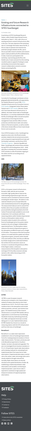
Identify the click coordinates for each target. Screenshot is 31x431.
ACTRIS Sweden (13, 108)
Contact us (6, 405)
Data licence (6, 402)
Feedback (6, 407)
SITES (23, 102)
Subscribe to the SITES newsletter (13, 417)
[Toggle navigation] (27, 5)
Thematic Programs (7, 143)
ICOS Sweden (5, 106)
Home (3, 20)
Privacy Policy (7, 399)
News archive (7, 420)
